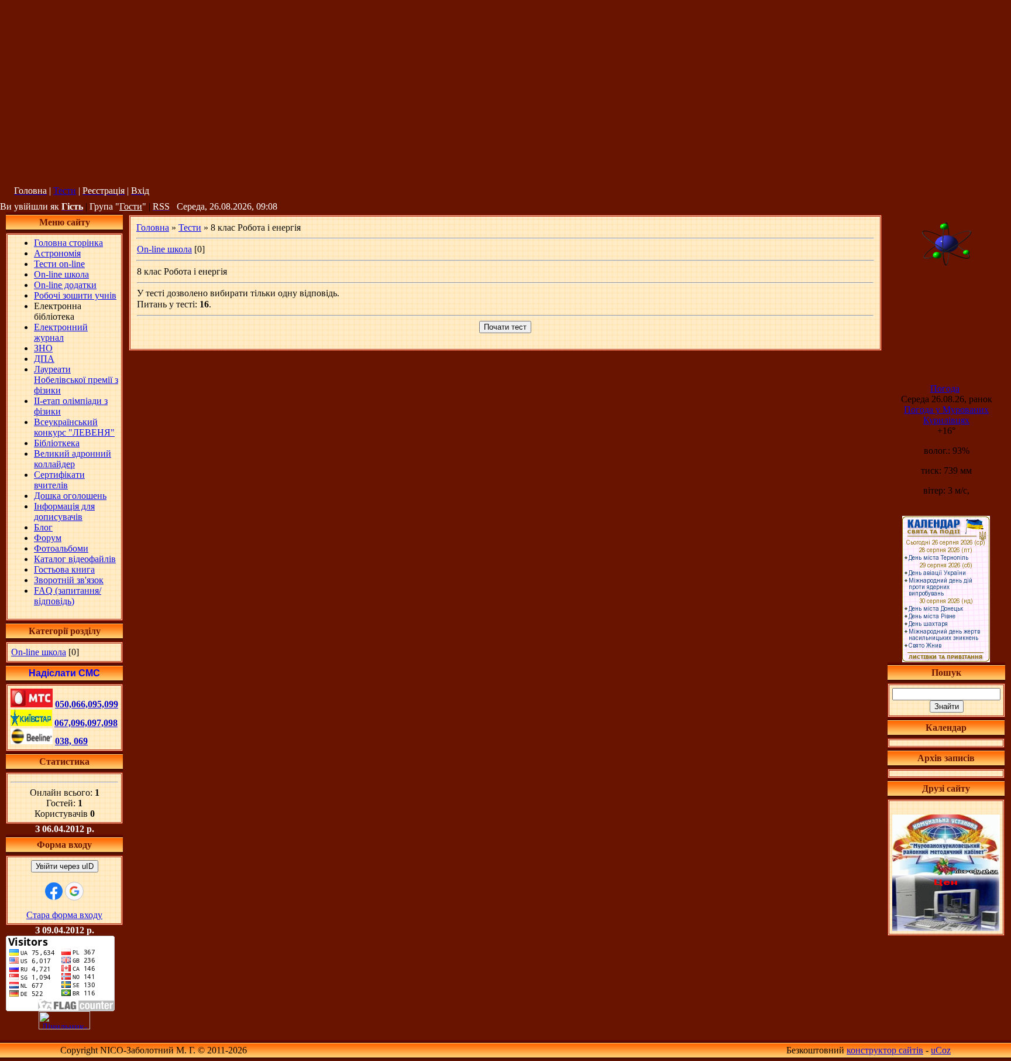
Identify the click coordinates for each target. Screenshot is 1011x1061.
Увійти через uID (65, 866)
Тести (64, 191)
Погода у (946, 415)
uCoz (941, 1050)
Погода (945, 388)
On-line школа (38, 652)
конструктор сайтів (885, 1050)
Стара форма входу (64, 915)
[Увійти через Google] (74, 891)
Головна (152, 227)
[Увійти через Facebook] (54, 891)
